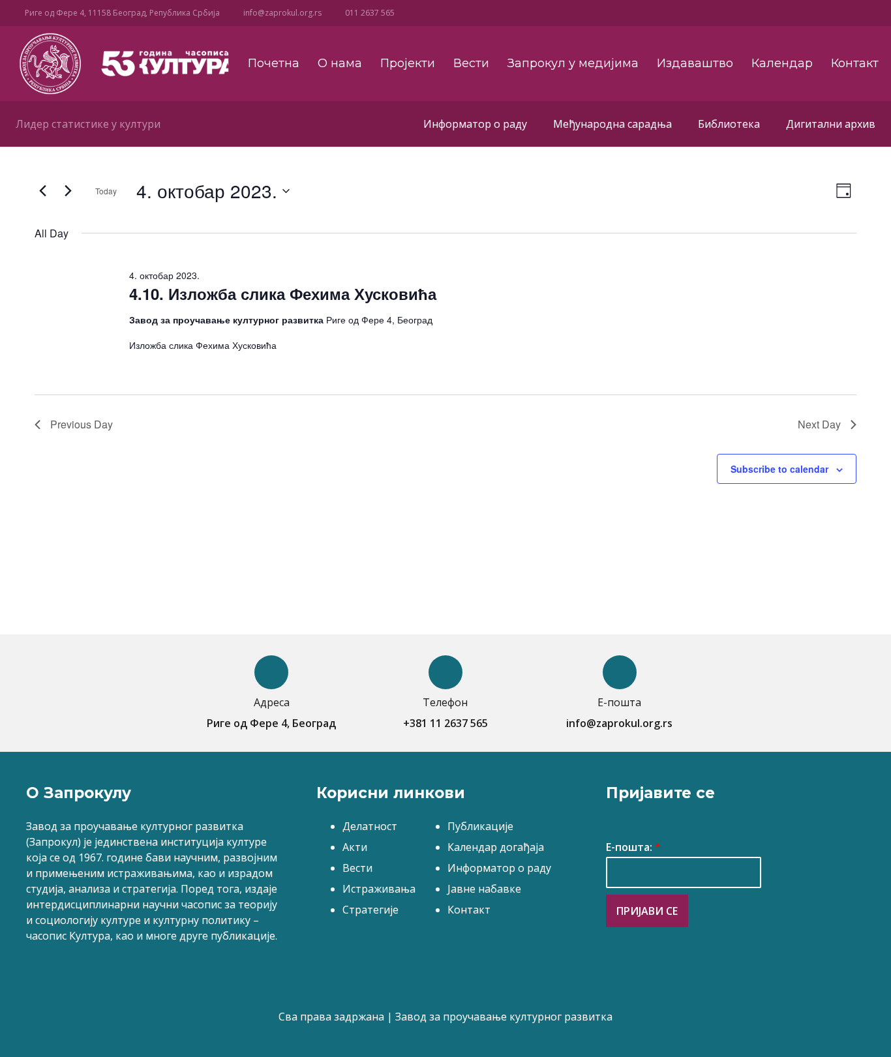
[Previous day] (42, 191)
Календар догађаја (495, 847)
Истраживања (378, 889)
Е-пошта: (633, 847)
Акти (354, 847)
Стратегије (370, 909)
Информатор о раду (499, 868)
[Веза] (50, 63)
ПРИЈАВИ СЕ (647, 911)
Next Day (819, 424)
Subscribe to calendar (779, 468)
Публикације (480, 826)
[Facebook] (728, 13)
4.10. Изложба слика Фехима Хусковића (282, 293)
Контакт (469, 909)
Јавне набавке (484, 889)
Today (106, 190)
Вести (357, 868)
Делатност (369, 826)
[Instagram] (771, 13)
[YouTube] (749, 13)
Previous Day (81, 424)
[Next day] (68, 191)
